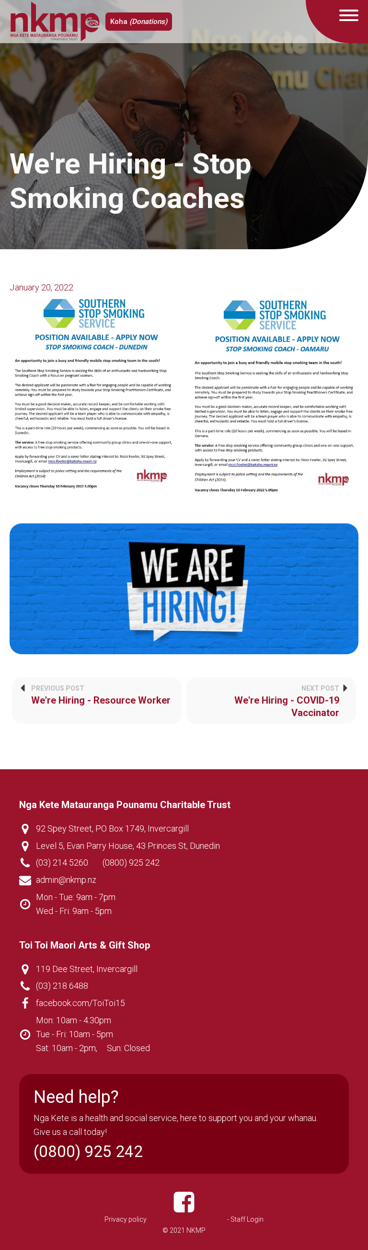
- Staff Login (245, 1219)
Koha (138, 21)
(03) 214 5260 (62, 862)
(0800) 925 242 (131, 862)
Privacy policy (125, 1219)
